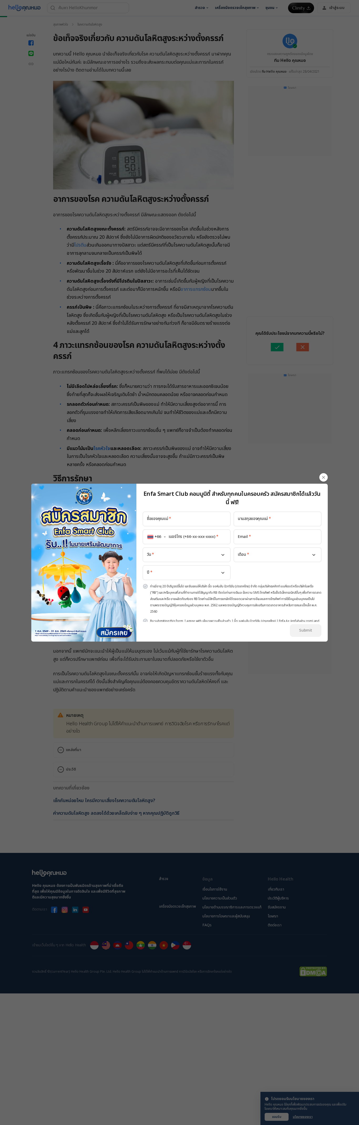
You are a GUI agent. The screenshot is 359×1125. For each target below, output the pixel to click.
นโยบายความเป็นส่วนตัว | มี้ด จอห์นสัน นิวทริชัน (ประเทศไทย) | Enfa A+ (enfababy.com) (257, 621)
